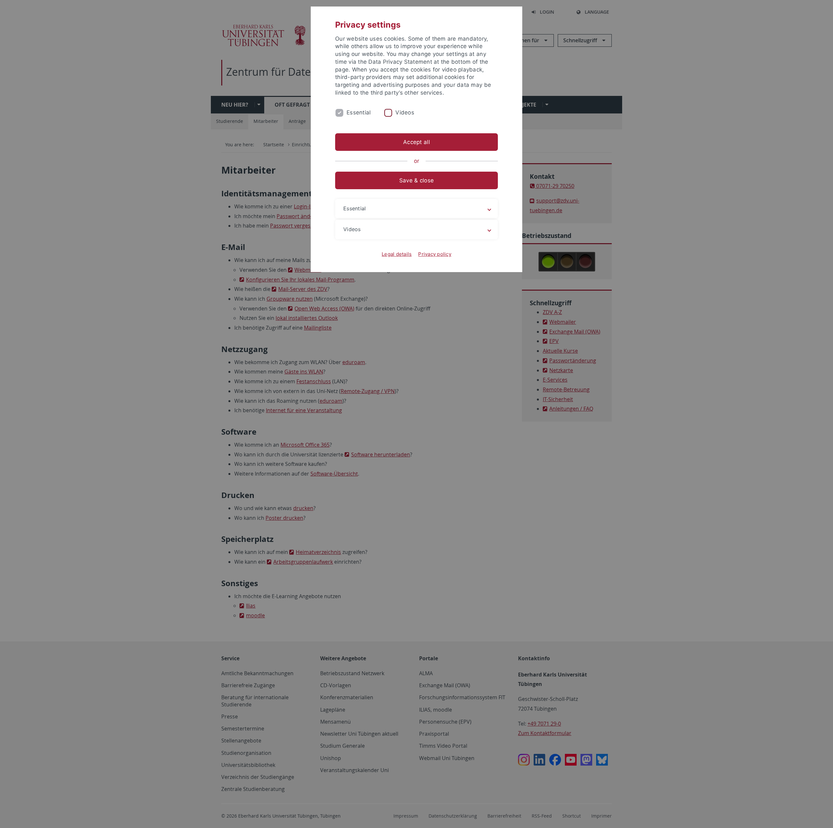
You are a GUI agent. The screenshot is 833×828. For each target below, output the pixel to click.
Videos (404, 112)
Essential (359, 112)
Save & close (416, 180)
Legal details (397, 254)
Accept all (416, 142)
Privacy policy (434, 254)
